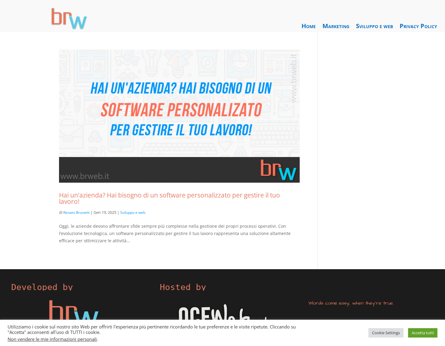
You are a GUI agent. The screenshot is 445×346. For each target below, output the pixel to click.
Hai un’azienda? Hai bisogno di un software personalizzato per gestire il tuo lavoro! (169, 198)
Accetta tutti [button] (423, 332)
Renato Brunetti (76, 212)
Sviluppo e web (374, 27)
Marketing (335, 27)
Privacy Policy (418, 27)
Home (309, 27)
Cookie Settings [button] (386, 332)
